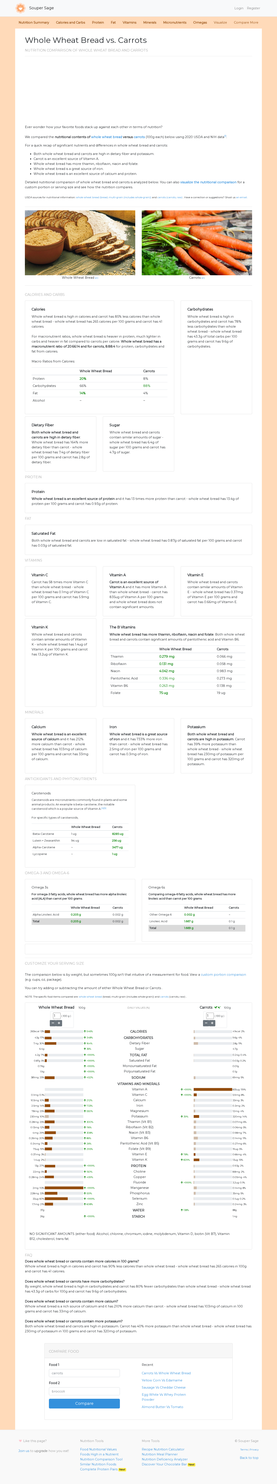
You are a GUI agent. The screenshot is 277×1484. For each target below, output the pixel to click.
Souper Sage (41, 8)
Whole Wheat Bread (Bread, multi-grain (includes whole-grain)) (113, 197)
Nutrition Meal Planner (160, 1454)
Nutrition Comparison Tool (101, 1459)
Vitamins (129, 22)
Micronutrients (174, 22)
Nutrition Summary (34, 22)
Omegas (200, 22)
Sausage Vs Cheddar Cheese (164, 1387)
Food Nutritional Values (98, 1449)
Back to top (249, 1458)
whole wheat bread (106, 137)
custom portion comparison (223, 975)
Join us (23, 1451)
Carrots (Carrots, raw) (169, 197)
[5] (105, 808)
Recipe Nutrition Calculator (163, 1449)
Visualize (220, 22)
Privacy (254, 1449)
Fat (113, 22)
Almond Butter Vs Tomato (162, 1407)
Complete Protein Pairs (102, 1469)
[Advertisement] (138, 92)
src (96, 277)
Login (238, 8)
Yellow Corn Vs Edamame (162, 1380)
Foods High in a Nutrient (99, 1454)
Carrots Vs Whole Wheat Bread (166, 1373)
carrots (139, 137)
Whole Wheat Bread (78, 278)
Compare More (246, 22)
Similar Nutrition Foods (98, 1464)
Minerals (149, 22)
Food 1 (54, 1365)
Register (253, 8)
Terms (244, 1449)
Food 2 (54, 1383)
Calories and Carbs (70, 22)
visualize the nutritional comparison (208, 182)
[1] (225, 136)
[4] (102, 808)
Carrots (195, 278)
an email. (241, 197)
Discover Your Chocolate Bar (168, 1464)
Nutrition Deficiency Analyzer (165, 1459)
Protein (98, 22)
